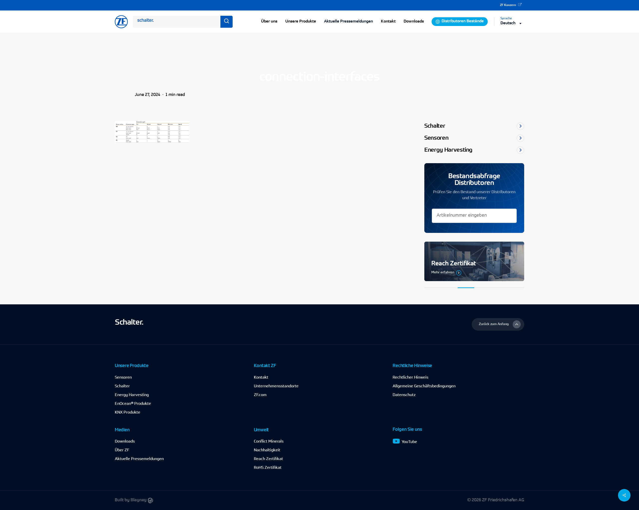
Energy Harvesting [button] (448, 150)
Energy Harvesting (132, 395)
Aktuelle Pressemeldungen (348, 21)
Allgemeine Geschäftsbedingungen (424, 386)
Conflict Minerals (269, 442)
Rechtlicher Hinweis (410, 378)
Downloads (125, 442)
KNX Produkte (127, 413)
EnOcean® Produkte (133, 404)
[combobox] (512, 23)
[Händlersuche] (474, 261)
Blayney (139, 500)
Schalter (122, 386)
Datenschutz (404, 395)
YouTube (409, 442)
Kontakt (261, 378)
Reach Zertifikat (268, 459)
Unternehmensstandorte (276, 386)
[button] (498, 324)
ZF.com (260, 395)
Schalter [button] (434, 126)
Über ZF (122, 450)
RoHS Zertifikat (268, 468)
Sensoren (123, 378)
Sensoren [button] (436, 138)
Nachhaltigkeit (267, 450)
